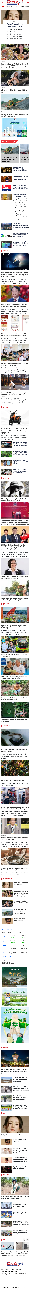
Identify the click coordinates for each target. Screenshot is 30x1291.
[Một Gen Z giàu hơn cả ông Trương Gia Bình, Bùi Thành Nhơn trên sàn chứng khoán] (15, 489)
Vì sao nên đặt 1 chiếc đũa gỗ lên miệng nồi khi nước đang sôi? (14, 750)
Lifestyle (6, 726)
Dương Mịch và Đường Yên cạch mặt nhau (13, 1135)
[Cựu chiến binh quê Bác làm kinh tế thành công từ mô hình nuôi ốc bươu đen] (6, 1098)
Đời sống (6, 1047)
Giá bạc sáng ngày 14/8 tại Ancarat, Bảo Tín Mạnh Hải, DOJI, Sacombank (19, 471)
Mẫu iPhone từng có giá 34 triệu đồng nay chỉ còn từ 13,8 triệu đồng (20, 462)
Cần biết (3, 61)
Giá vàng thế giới (6, 956)
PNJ (5, 941)
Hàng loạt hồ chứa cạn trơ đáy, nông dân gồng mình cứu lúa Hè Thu (20, 1079)
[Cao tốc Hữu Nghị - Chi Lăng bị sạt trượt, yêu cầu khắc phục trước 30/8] (15, 102)
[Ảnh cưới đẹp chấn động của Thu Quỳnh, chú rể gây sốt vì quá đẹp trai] (6, 1151)
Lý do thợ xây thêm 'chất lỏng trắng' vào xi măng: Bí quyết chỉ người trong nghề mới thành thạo (14, 869)
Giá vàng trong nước (7, 929)
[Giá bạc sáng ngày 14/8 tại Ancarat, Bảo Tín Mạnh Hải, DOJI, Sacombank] (6, 472)
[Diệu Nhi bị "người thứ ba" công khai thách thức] (6, 1169)
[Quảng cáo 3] (15, 1025)
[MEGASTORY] (15, 997)
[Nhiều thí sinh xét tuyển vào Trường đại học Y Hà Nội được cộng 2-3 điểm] (6, 1205)
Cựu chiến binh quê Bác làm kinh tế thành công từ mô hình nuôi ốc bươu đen (20, 1097)
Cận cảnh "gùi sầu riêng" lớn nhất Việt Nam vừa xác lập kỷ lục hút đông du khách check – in (14, 1071)
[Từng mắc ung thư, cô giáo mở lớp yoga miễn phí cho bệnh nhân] (6, 1233)
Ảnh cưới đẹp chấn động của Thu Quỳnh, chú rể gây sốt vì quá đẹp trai (21, 1150)
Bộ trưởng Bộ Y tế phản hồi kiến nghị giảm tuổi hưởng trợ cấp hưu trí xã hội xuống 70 (14, 677)
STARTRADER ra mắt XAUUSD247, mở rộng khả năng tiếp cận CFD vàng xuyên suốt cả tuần (21, 170)
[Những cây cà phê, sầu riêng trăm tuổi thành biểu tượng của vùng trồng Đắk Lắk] (15, 688)
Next (27, 1240)
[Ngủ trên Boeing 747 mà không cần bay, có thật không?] (15, 615)
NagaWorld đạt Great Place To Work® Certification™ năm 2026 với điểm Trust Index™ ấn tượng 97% (20, 188)
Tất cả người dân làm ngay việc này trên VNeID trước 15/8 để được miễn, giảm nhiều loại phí (13, 335)
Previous (24, 1240)
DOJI (4, 945)
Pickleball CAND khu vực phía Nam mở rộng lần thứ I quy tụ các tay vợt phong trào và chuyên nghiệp (14, 394)
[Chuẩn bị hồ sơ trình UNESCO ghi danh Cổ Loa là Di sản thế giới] (15, 710)
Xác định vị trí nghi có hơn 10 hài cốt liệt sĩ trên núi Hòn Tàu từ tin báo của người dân (21, 1223)
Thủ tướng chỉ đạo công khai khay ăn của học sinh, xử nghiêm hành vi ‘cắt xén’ (15, 364)
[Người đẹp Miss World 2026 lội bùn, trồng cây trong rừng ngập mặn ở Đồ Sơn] (15, 1186)
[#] (15, 977)
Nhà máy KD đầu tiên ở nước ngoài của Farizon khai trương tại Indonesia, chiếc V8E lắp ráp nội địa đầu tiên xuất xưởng (20, 226)
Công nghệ (6, 1175)
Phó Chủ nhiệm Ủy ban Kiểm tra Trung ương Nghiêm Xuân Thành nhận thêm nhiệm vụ (14, 305)
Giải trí (14, 21)
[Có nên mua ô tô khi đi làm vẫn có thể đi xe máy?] (15, 78)
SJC (5, 936)
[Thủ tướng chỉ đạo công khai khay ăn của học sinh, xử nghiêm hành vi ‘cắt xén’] (15, 352)
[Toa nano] (15, 127)
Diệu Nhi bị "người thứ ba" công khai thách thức (20, 1167)
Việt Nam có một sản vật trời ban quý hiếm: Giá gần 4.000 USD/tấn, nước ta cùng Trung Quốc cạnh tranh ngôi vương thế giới (21, 455)
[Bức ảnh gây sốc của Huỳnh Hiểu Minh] (6, 1142)
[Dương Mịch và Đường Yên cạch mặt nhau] (15, 17)
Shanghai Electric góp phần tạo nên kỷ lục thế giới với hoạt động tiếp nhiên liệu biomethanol (20, 235)
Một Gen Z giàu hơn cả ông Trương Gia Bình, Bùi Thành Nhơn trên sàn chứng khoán (14, 500)
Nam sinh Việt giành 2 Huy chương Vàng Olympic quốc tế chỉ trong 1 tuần (14, 838)
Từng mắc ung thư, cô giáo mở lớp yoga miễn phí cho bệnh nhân (20, 1232)
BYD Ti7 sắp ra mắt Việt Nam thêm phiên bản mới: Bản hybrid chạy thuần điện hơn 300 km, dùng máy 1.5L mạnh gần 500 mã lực (20, 445)
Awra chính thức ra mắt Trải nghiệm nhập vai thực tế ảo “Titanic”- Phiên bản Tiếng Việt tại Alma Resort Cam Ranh (14, 274)
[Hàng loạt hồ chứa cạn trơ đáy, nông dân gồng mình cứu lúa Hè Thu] (6, 1080)
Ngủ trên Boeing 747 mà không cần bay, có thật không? (14, 627)
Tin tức (5, 251)
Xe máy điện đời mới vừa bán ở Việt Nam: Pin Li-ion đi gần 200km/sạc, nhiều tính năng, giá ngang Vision (14, 431)
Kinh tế (5, 407)
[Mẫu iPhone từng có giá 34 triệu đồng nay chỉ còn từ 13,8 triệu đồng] (6, 463)
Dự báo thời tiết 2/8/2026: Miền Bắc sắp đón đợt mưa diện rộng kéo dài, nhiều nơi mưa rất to (20, 1089)
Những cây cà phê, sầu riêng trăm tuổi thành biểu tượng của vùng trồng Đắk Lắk (14, 699)
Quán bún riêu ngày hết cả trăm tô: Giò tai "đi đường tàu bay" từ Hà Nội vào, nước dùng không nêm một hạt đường (14, 66)
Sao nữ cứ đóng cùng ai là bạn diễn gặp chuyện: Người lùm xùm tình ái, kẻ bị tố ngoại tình (20, 1160)
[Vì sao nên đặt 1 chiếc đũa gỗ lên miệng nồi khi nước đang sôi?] (15, 737)
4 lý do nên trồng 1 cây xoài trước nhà (12, 780)
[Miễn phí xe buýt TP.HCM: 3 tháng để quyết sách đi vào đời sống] (15, 644)
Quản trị (6, 604)
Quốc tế (5, 1240)
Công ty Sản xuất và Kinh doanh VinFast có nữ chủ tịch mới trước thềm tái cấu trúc (14, 577)
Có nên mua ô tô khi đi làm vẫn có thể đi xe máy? (14, 91)
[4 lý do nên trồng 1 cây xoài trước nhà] (15, 768)
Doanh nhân (7, 478)
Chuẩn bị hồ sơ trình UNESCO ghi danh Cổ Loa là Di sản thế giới (14, 720)
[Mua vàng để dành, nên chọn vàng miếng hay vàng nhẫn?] (6, 197)
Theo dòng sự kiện (5, 111)
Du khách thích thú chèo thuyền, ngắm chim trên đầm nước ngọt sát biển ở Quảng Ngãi (21, 1107)
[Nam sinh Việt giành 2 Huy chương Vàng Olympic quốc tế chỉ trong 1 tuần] (15, 826)
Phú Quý (4, 949)
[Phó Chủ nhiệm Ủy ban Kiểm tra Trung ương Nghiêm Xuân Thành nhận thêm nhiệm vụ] (15, 293)
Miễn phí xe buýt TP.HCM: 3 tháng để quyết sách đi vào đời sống (14, 655)
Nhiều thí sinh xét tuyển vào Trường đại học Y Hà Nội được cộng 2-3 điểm (20, 1204)
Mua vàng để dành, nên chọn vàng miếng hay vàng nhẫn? (20, 195)
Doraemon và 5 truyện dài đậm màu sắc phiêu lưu (20, 1213)
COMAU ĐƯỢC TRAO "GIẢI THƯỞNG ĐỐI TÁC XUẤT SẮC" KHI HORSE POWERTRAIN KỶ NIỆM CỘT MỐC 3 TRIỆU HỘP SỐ (20, 245)
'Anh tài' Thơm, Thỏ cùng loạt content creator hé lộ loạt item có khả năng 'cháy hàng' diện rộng (15, 808)
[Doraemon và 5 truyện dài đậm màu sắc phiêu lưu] (6, 1214)
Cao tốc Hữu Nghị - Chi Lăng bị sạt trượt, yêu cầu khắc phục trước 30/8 (14, 115)
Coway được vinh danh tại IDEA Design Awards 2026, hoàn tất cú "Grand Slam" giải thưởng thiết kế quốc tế (22, 1253)
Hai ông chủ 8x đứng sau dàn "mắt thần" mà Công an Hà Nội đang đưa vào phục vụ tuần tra (14, 599)
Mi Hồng (4, 953)
